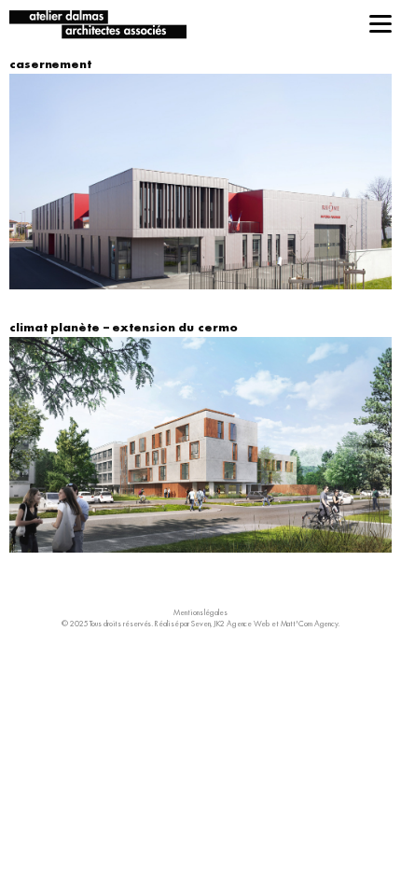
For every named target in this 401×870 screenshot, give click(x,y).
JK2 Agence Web (242, 623)
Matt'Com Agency (310, 623)
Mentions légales (200, 612)
